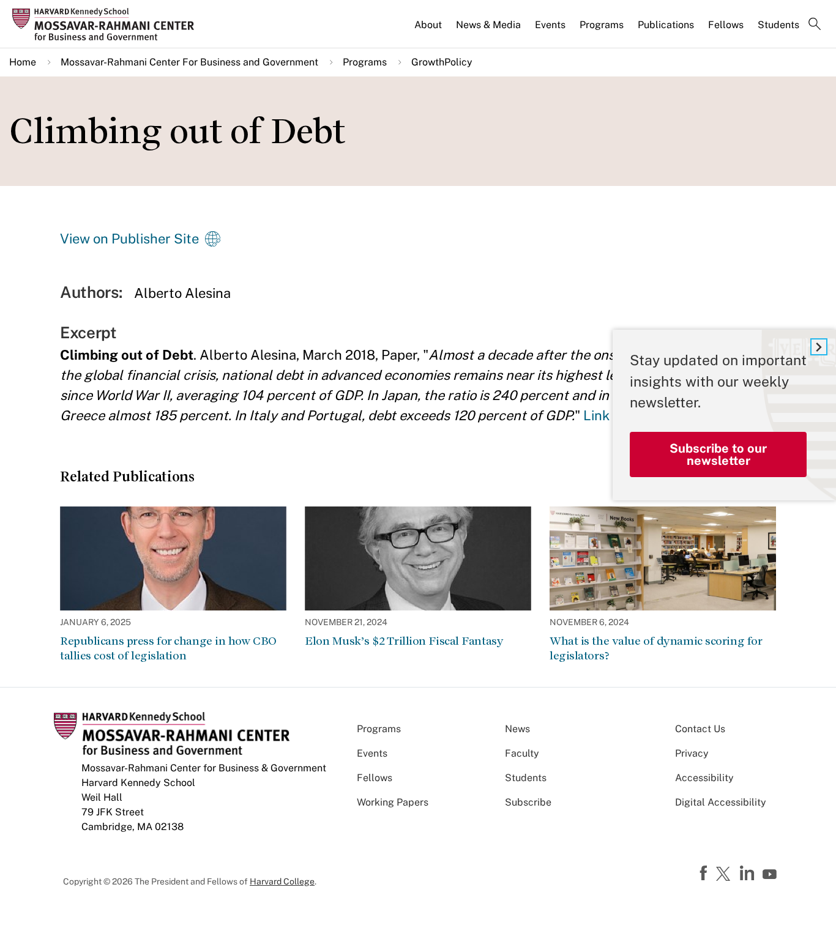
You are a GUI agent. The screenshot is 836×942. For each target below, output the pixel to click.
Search (814, 25)
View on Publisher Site (129, 239)
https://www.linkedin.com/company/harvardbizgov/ (748, 873)
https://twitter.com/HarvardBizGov (725, 875)
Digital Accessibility (720, 802)
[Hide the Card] (819, 347)
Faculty (522, 753)
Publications (666, 25)
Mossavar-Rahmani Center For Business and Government (189, 62)
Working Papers (392, 802)
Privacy (692, 753)
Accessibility (704, 778)
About (428, 25)
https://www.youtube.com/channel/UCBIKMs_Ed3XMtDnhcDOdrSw (771, 874)
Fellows (726, 25)
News (517, 729)
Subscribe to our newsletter (718, 454)
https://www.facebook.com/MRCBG (705, 873)
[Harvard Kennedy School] (106, 24)
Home (22, 62)
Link (596, 415)
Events (550, 25)
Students (778, 25)
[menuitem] (429, 30)
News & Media (488, 25)
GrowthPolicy (441, 62)
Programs (602, 25)
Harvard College (282, 881)
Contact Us (700, 729)
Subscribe (528, 802)
